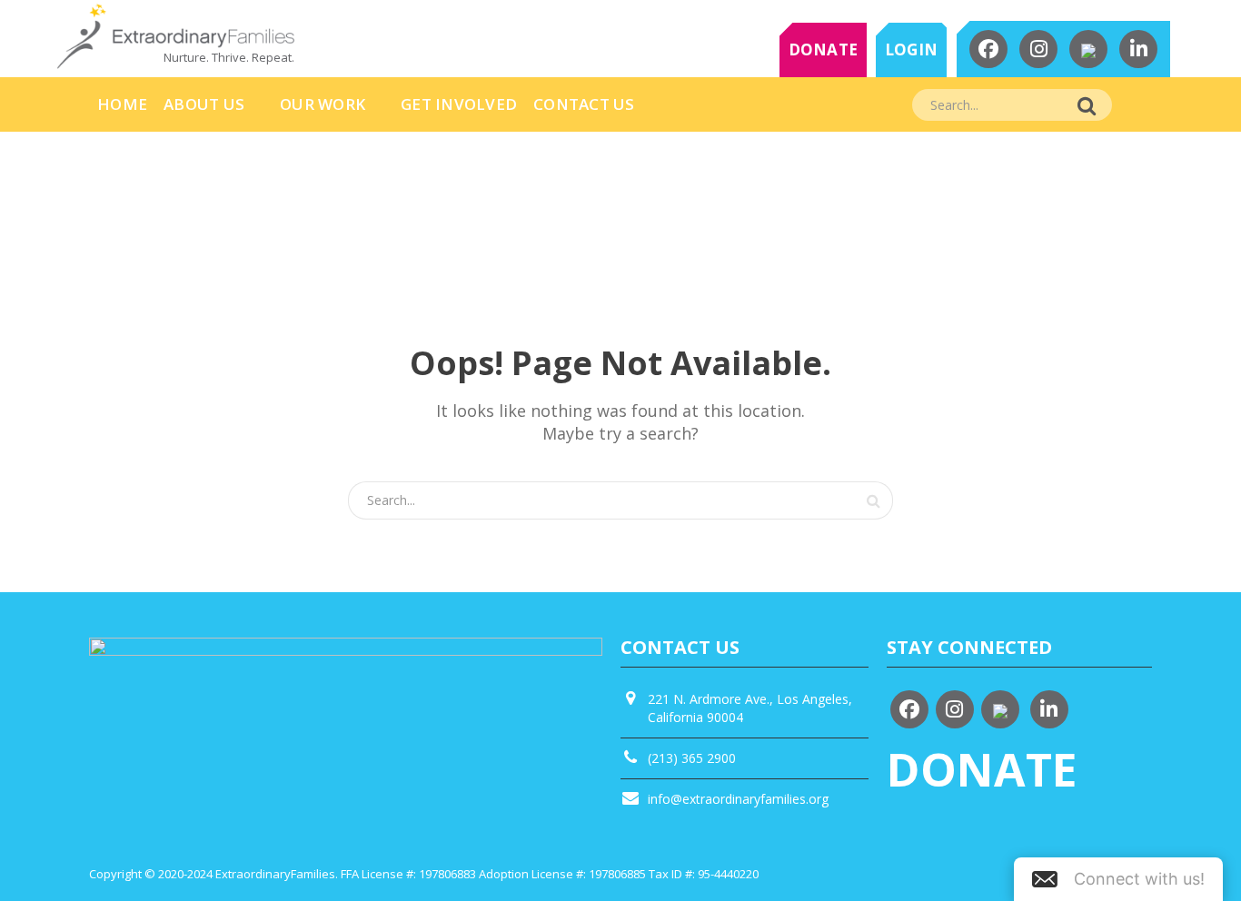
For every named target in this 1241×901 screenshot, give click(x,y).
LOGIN (911, 49)
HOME (122, 104)
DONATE (824, 49)
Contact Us (584, 104)
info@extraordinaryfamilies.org (738, 798)
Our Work (322, 104)
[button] (1118, 879)
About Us (204, 104)
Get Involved (459, 104)
